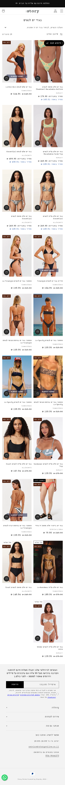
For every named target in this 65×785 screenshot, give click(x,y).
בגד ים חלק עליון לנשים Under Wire (50, 648)
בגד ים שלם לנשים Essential (19, 151)
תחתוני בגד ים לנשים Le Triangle (17, 281)
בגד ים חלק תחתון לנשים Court (18, 587)
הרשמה (14, 684)
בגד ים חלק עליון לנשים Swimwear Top (48, 465)
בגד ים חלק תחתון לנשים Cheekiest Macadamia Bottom (49, 88)
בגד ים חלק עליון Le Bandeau (50, 587)
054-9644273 (52, 756)
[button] (62, 11)
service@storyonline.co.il (44, 747)
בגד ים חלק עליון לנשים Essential (53, 217)
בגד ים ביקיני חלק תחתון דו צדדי (49, 525)
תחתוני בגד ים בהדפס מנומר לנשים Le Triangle (17, 342)
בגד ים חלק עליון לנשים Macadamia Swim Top (53, 153)
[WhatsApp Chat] (5, 777)
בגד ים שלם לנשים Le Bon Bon (19, 87)
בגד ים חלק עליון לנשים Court (19, 464)
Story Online (22, 779)
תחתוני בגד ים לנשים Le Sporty (49, 340)
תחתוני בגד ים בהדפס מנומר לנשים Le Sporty (48, 403)
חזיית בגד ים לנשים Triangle (50, 281)
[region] (32, 3)
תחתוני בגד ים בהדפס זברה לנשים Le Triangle (17, 527)
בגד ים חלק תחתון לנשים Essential (21, 217)
